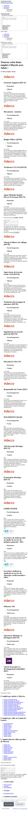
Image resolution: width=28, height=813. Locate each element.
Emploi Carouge (8, 726)
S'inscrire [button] (9, 11)
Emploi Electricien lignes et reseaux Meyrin (14, 715)
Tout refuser (20, 804)
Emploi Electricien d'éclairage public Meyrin (15, 712)
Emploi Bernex (7, 725)
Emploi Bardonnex (8, 723)
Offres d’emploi (8, 784)
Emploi (5, 755)
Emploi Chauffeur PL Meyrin (11, 705)
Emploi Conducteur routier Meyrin (12, 709)
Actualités (6, 786)
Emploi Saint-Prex (8, 753)
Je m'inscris (4, 778)
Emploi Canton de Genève (10, 757)
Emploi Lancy (7, 729)
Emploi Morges (7, 749)
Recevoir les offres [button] (8, 232)
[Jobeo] (7, 3)
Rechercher (5, 29)
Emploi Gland (7, 746)
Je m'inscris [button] (6, 7)
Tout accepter (8, 804)
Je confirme (16, 232)
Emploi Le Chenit (8, 747)
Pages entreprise (8, 787)
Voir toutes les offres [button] (6, 693)
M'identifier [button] (10, 9)
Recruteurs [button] (6, 8)
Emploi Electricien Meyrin (10, 710)
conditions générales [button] (9, 228)
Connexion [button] (6, 5)
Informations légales (9, 793)
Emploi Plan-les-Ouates (9, 732)
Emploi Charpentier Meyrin (10, 699)
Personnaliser (6, 808)
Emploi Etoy (7, 744)
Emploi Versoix (7, 736)
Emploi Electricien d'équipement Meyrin (14, 713)
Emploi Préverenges (9, 751)
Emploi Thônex (7, 733)
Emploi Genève (7, 727)
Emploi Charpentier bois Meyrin (12, 701)
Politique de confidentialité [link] (20, 808)
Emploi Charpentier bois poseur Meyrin (13, 702)
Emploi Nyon (7, 750)
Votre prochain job (5, 13)
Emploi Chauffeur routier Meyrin (12, 706)
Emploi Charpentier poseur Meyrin (12, 703)
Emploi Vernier (7, 734)
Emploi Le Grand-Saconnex (11, 730)
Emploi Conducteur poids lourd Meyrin (13, 708)
